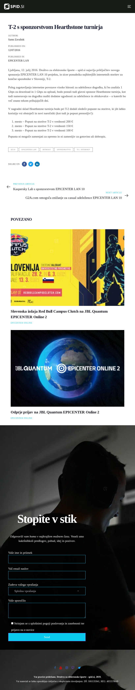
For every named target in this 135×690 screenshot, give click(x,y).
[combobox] (47, 591)
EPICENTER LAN (18, 60)
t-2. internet (83, 149)
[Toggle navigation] (98, 6)
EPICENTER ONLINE (21, 323)
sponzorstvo (64, 149)
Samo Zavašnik (16, 39)
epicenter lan (29, 149)
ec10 (13, 149)
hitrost (47, 149)
